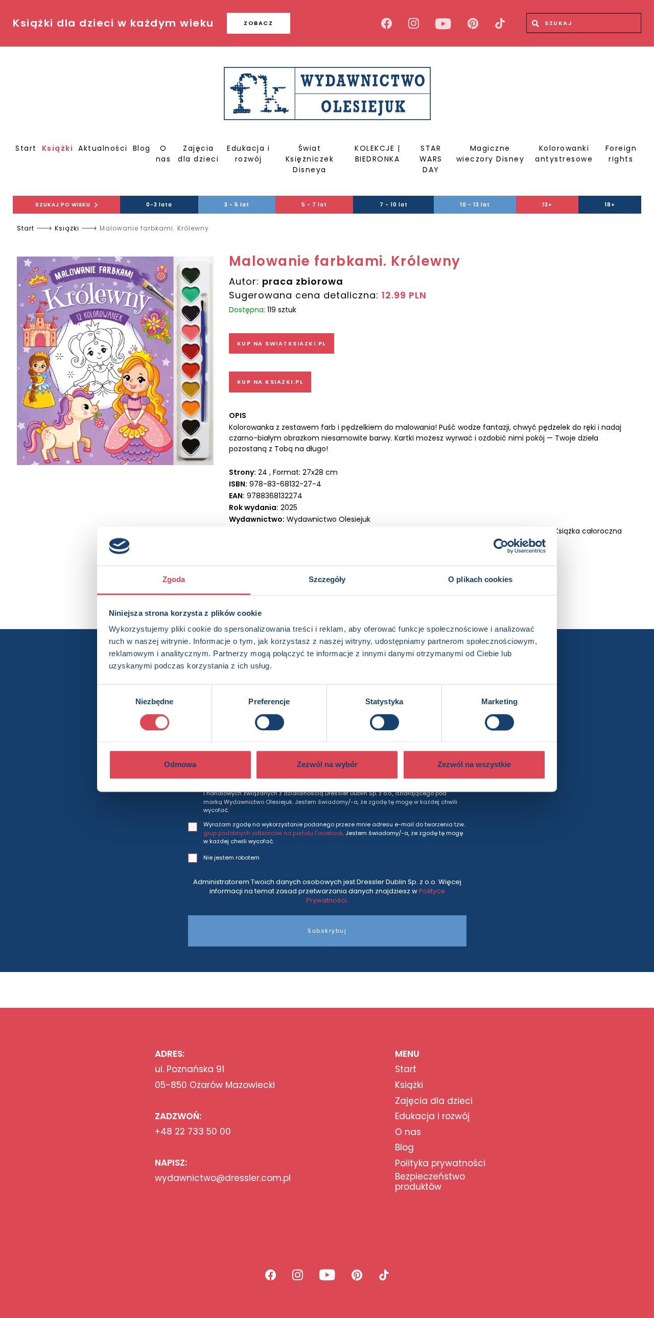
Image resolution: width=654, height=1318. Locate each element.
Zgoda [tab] (173, 579)
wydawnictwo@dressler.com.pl (223, 1178)
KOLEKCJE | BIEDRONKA (377, 153)
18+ (609, 205)
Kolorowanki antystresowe (564, 153)
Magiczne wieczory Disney (490, 153)
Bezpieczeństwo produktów (430, 1181)
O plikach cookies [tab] (480, 579)
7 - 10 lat (394, 205)
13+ (547, 205)
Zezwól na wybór (327, 764)
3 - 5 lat (236, 205)
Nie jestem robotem (231, 857)
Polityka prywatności (440, 1163)
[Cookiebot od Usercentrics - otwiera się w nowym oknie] (501, 545)
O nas (163, 153)
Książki (58, 148)
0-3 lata (159, 205)
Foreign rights (621, 153)
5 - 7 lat (314, 205)
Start (26, 148)
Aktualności (103, 148)
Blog (142, 148)
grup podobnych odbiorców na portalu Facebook (273, 833)
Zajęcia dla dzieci (198, 153)
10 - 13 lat (475, 205)
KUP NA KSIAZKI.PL (270, 382)
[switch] (269, 722)
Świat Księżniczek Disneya (310, 159)
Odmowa (180, 764)
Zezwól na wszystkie (474, 764)
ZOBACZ (258, 23)
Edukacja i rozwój (248, 153)
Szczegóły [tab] (327, 579)
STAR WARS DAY (430, 159)
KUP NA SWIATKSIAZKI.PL (281, 343)
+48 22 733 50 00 (193, 1131)
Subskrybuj (327, 931)
